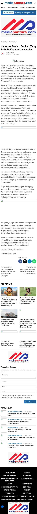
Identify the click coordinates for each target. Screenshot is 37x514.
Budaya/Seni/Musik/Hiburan (11, 499)
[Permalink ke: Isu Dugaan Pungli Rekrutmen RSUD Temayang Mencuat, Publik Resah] (9, 313)
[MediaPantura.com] (18, 3)
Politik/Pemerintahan (15, 412)
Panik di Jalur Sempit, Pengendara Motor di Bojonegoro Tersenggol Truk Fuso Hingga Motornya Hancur (28, 323)
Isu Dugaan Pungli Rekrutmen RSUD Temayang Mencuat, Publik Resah (8, 322)
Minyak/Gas (27, 493)
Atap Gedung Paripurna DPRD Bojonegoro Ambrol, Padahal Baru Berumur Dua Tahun (28, 344)
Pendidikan (10, 493)
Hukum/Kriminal (10, 490)
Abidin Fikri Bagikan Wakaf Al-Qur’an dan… (21, 414)
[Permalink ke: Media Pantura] (3, 53)
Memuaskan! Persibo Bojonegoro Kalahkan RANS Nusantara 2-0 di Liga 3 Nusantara (27, 300)
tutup (10, 503)
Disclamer (27, 476)
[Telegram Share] (30, 261)
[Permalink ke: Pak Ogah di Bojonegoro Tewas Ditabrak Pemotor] (9, 335)
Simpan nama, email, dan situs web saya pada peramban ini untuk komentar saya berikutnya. (17, 396)
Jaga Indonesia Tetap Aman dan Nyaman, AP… (19, 430)
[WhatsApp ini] (34, 261)
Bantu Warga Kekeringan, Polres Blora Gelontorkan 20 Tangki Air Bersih (28, 270)
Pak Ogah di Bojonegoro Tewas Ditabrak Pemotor (7, 343)
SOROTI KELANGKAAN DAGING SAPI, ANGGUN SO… (22, 438)
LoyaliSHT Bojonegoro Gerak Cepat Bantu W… (21, 446)
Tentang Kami (10, 473)
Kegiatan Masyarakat (15, 419)
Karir (10, 484)
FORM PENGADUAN (27, 479)
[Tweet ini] (25, 261)
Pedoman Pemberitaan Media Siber (9, 480)
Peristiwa (27, 487)
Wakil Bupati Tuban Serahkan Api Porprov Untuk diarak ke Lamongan (8, 271)
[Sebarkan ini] (20, 261)
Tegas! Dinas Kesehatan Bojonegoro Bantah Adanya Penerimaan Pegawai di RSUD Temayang (9, 301)
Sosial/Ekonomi (13, 427)
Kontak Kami (27, 484)
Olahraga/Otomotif (27, 496)
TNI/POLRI (27, 490)
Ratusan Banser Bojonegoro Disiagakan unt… (18, 422)
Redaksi (27, 473)
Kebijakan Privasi (9, 476)
